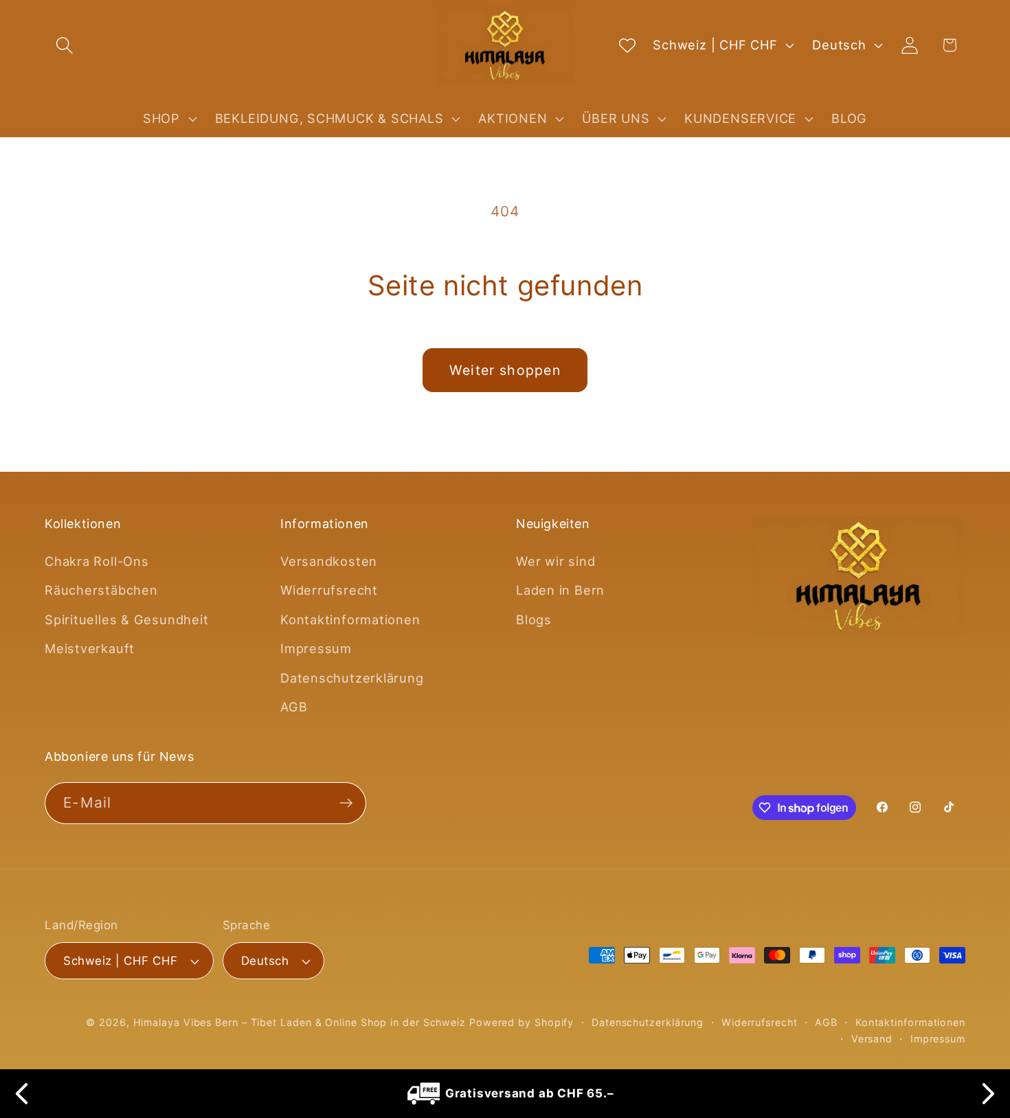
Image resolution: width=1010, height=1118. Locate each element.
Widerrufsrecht (329, 589)
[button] (64, 45)
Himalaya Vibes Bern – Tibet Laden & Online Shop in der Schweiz (299, 1022)
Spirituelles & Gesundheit (127, 619)
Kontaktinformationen (350, 619)
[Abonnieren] (346, 803)
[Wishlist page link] (627, 45)
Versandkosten (328, 561)
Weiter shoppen (505, 370)
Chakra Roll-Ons (97, 561)
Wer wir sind (555, 561)
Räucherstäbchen (101, 589)
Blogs (534, 619)
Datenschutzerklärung (352, 677)
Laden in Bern (560, 589)
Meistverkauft (90, 648)
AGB (293, 706)
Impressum (316, 648)
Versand (872, 1039)
